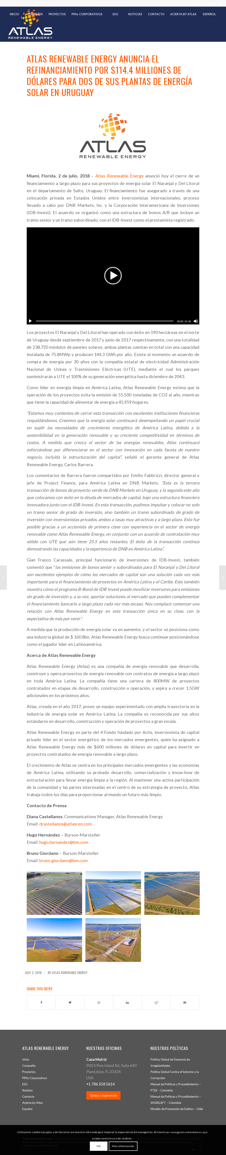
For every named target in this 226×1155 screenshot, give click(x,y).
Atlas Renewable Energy (119, 175)
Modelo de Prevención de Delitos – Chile (177, 1109)
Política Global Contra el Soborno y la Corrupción (175, 1075)
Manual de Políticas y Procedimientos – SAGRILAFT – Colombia (176, 1099)
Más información (123, 1146)
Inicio (25, 1059)
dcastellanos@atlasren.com (65, 823)
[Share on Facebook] (41, 1002)
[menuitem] (207, 3)
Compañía (29, 1065)
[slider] (104, 321)
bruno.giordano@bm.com (63, 860)
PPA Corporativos (34, 1078)
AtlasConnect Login (205, 3)
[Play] (30, 321)
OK (98, 1146)
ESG (25, 1084)
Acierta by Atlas (32, 1102)
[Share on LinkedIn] (127, 1002)
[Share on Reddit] (156, 1002)
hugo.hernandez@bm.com (63, 842)
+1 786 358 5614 (100, 1084)
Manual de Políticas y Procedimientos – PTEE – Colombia (176, 1087)
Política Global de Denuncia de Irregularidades (170, 1062)
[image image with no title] (56, 894)
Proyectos (29, 1072)
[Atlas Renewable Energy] (113, 136)
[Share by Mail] (185, 1002)
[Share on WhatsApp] (99, 1002)
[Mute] (196, 321)
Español (27, 1109)
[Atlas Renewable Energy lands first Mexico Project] (3, 577)
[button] (113, 276)
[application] (113, 275)
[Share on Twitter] (70, 1002)
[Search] (14, 33)
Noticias (27, 1090)
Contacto (28, 1096)
